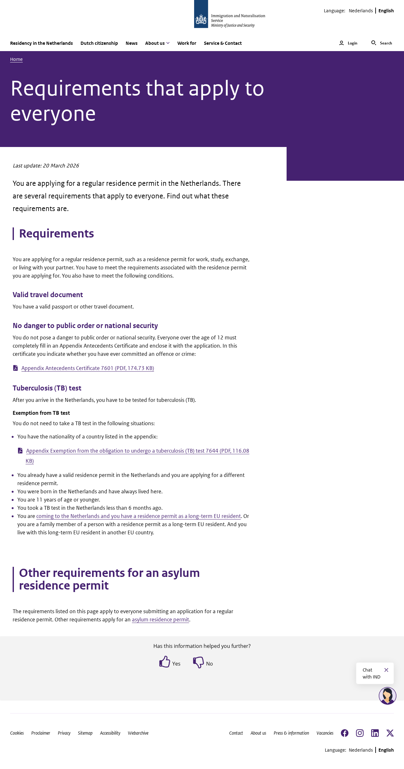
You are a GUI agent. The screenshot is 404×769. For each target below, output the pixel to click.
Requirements (56, 233)
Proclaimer (40, 733)
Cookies (17, 733)
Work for (186, 43)
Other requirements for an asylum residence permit (109, 579)
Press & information (291, 733)
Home (16, 59)
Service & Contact (223, 43)
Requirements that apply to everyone (137, 101)
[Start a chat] (387, 696)
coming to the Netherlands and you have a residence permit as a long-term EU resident (138, 516)
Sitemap (85, 733)
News (132, 43)
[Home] (202, 17)
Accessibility (110, 733)
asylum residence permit (160, 619)
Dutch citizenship (99, 43)
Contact (236, 733)
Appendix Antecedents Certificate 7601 (87, 368)
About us (258, 733)
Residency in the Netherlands (41, 43)
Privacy (64, 733)
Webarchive (138, 733)
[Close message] (386, 670)
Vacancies (325, 733)
